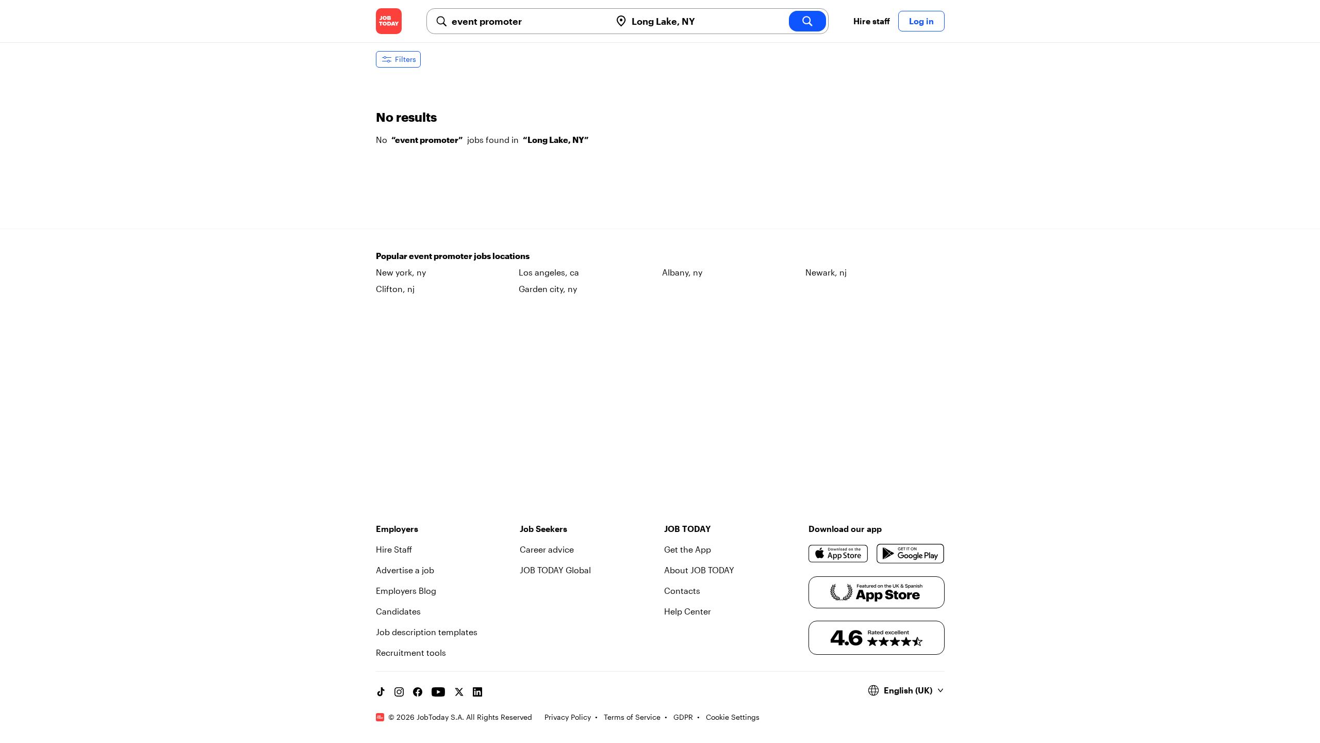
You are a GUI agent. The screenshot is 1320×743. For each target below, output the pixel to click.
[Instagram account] (399, 692)
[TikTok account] (380, 692)
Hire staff (871, 21)
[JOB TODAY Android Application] (910, 553)
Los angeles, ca (549, 272)
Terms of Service (632, 717)
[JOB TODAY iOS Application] (838, 553)
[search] (807, 21)
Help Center (687, 611)
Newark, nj (826, 272)
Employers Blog (406, 590)
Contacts (682, 590)
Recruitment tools (411, 652)
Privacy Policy (567, 717)
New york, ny (401, 272)
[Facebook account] (417, 692)
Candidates (398, 611)
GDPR (683, 717)
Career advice (547, 549)
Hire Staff (394, 549)
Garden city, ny (548, 289)
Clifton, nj (395, 289)
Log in (921, 21)
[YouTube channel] (438, 692)
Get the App (687, 549)
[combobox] (527, 21)
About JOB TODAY (699, 570)
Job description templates (426, 632)
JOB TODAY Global (555, 570)
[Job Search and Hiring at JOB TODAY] (389, 21)
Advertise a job (405, 570)
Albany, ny (682, 272)
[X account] (459, 692)
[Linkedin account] (477, 692)
